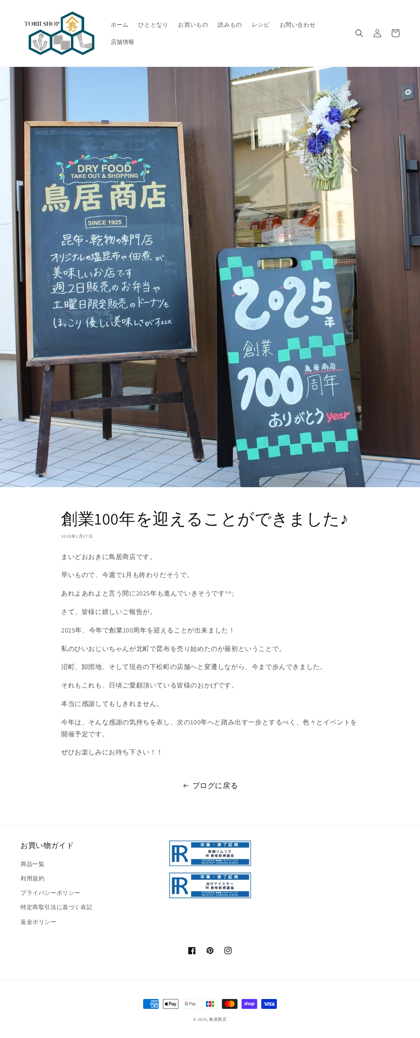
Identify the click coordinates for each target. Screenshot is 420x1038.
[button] (359, 33)
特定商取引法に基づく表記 (56, 907)
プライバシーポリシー (50, 892)
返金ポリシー (39, 922)
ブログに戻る (215, 785)
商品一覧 (32, 864)
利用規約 (32, 878)
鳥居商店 (218, 1019)
